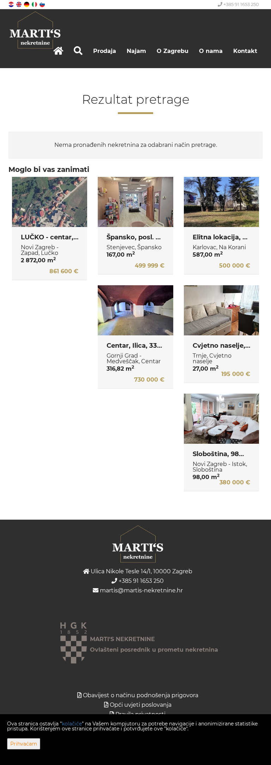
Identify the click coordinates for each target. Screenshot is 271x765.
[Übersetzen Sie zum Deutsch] (27, 4)
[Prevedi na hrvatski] (11, 4)
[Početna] (58, 51)
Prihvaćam (23, 744)
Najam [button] (136, 51)
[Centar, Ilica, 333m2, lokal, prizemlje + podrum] (135, 310)
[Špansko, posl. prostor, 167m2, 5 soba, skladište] (135, 202)
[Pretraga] (78, 51)
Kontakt (245, 51)
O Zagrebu (172, 51)
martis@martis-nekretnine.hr (140, 590)
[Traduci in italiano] (35, 4)
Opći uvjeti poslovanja (140, 704)
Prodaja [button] (104, 51)
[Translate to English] (19, 4)
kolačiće (72, 724)
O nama (211, 51)
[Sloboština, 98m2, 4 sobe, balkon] (221, 419)
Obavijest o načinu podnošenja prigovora (140, 695)
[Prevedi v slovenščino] (43, 4)
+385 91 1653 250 (240, 4)
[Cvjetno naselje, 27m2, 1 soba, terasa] (221, 310)
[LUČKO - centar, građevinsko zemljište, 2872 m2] (49, 202)
